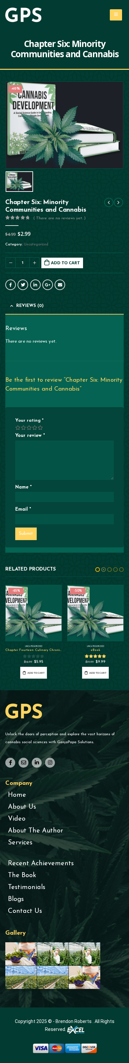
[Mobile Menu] (116, 15)
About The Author (35, 831)
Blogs (16, 899)
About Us (22, 807)
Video (16, 819)
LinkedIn (35, 284)
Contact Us (25, 911)
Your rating (29, 420)
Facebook (10, 284)
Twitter (23, 284)
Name (23, 487)
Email (60, 284)
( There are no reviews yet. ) (59, 218)
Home (17, 795)
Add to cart (65, 263)
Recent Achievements (41, 863)
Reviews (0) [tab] (30, 306)
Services (20, 842)
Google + (47, 284)
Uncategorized (36, 244)
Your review (30, 435)
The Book (22, 875)
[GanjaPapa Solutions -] (23, 15)
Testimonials (26, 887)
